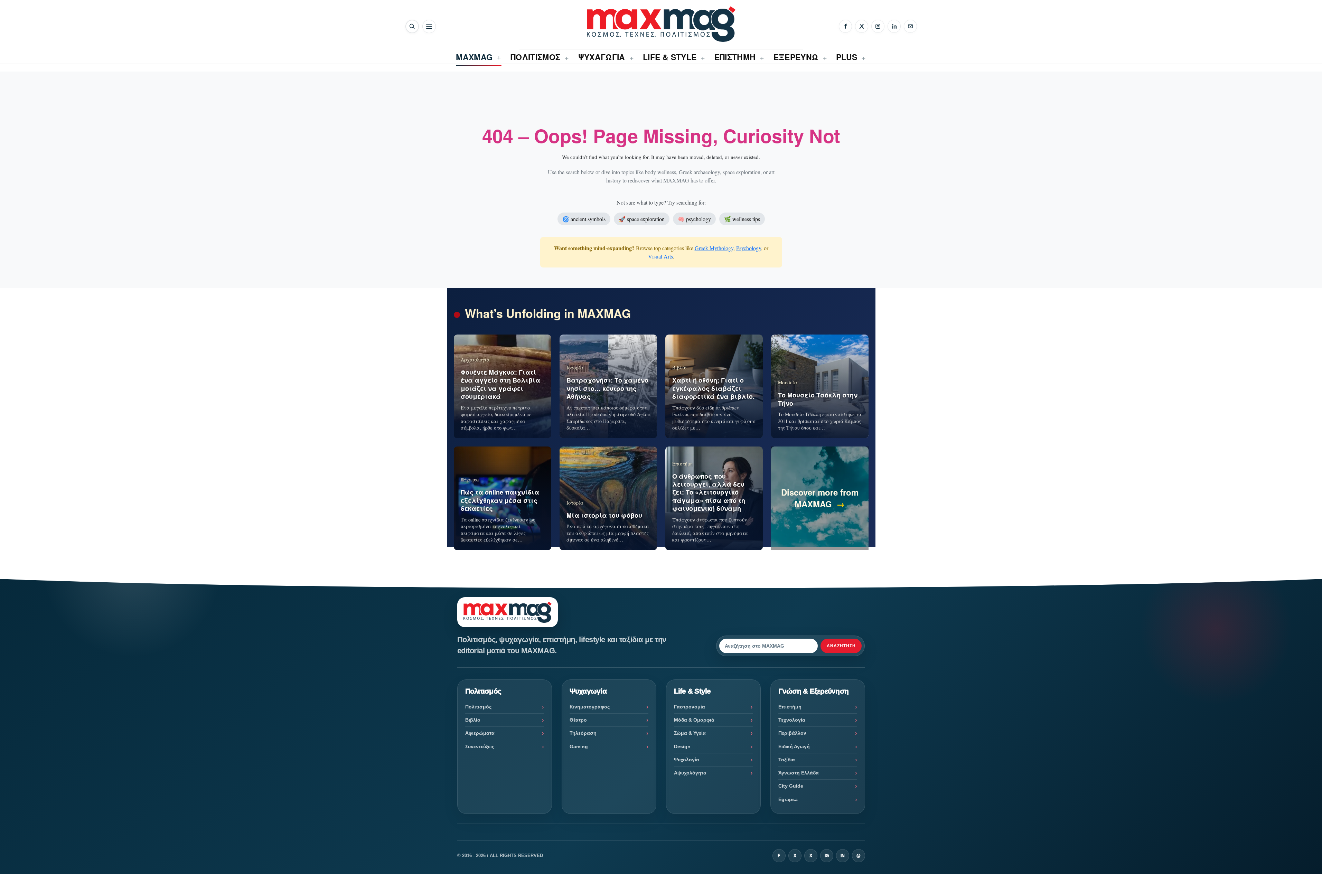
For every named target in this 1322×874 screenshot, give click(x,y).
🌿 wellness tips (742, 219)
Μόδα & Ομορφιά (694, 720)
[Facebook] (845, 26)
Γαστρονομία (689, 706)
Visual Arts (660, 256)
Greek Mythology (714, 248)
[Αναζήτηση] (412, 26)
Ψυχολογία (686, 759)
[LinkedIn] (894, 26)
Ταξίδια (786, 759)
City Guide (790, 786)
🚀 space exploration (642, 219)
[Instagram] (877, 26)
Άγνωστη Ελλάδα (798, 773)
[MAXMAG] (661, 24)
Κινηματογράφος (590, 706)
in (843, 855)
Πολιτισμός (478, 706)
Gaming (579, 746)
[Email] (910, 26)
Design (682, 746)
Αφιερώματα (480, 733)
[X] (861, 26)
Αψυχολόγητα (690, 773)
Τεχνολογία (791, 720)
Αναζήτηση (841, 645)
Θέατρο (578, 720)
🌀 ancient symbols (584, 219)
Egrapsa (788, 799)
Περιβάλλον (792, 733)
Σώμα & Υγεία (690, 733)
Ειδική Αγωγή (794, 746)
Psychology (748, 248)
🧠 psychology (694, 219)
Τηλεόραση (583, 733)
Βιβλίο (472, 720)
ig (827, 855)
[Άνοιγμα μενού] (429, 26)
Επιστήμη (789, 706)
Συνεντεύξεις (479, 746)
